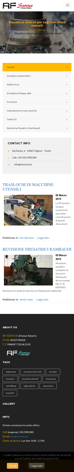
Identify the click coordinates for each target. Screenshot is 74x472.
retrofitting (11, 386)
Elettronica (13, 84)
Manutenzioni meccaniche (22, 110)
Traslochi (12, 119)
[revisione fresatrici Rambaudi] (28, 270)
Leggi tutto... (44, 237)
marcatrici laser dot (32, 371)
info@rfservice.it (23, 164)
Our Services (27, 237)
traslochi (10, 393)
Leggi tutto (36, 466)
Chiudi (12, 466)
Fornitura (12, 102)
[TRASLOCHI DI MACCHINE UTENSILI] (28, 210)
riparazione (48, 386)
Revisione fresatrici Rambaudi (23, 128)
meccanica (51, 379)
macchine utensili (30, 379)
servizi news (26, 299)
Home (32, 29)
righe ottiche (29, 386)
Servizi (41, 29)
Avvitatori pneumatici (19, 75)
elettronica (11, 371)
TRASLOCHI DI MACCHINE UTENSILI (28, 187)
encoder (53, 371)
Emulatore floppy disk (19, 93)
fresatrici (10, 379)
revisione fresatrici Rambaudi (37, 249)
